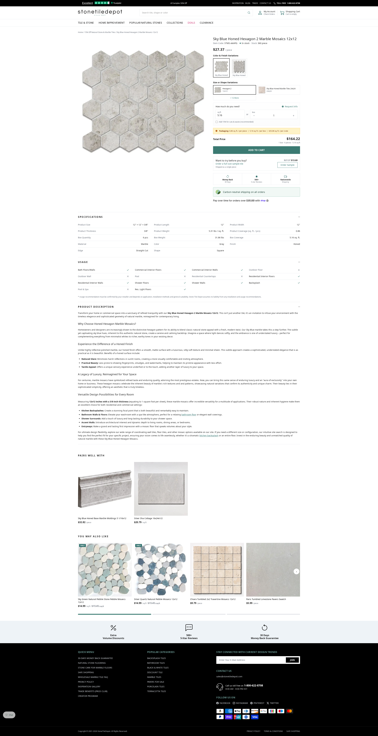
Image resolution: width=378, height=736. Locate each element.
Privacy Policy (86, 681)
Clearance (206, 22)
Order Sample (287, 164)
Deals (191, 22)
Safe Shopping (86, 672)
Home (80, 32)
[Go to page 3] (263, 614)
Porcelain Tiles (155, 686)
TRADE (255, 3)
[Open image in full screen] (143, 101)
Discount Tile (155, 672)
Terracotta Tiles (156, 691)
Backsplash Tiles (156, 658)
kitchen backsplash (208, 435)
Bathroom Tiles (156, 662)
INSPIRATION (238, 3)
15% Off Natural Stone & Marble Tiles (99, 32)
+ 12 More (234, 98)
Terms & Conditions (273, 731)
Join (292, 660)
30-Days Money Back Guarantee (95, 658)
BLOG (247, 3)
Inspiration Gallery (89, 686)
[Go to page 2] (189, 614)
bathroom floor (188, 414)
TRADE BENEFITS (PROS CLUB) (92, 691)
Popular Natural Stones (145, 22)
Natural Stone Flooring (92, 662)
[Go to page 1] (114, 614)
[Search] (250, 12)
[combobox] (196, 12)
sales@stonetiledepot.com (229, 676)
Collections (175, 22)
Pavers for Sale (155, 681)
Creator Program (88, 696)
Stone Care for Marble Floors (95, 667)
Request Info (291, 106)
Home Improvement (112, 22)
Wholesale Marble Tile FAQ (93, 677)
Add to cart (256, 150)
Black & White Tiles (158, 667)
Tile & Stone (86, 22)
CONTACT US (265, 3)
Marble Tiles (154, 677)
